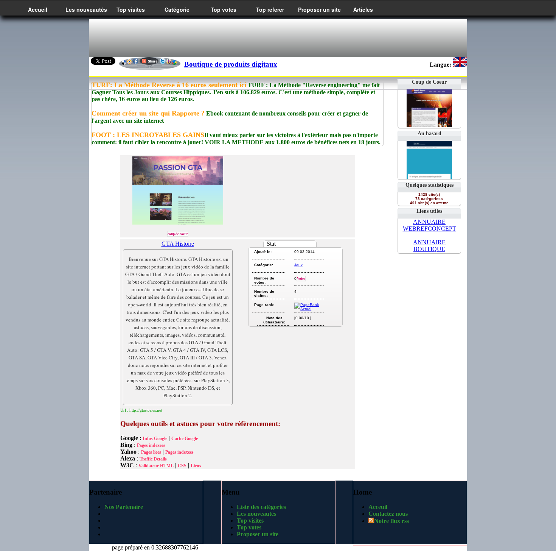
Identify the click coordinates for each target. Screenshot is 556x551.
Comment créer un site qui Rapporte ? (148, 113)
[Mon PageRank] (308, 309)
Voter (301, 278)
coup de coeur (178, 233)
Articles (363, 9)
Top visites (130, 9)
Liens (196, 465)
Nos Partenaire (123, 507)
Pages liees (151, 452)
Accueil (37, 9)
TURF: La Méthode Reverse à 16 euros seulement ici (169, 85)
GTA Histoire (178, 243)
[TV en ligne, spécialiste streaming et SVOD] (429, 176)
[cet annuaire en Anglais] (460, 64)
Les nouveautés (86, 9)
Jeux (298, 265)
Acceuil (377, 507)
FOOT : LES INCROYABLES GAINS (148, 135)
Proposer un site (319, 9)
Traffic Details (153, 459)
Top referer (270, 9)
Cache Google (184, 438)
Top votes (223, 9)
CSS (182, 465)
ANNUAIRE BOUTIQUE (429, 245)
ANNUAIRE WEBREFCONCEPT (429, 225)
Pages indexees (151, 445)
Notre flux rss (391, 521)
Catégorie (177, 9)
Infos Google (155, 438)
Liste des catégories (261, 507)
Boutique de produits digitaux (230, 64)
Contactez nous (388, 513)
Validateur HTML (156, 465)
